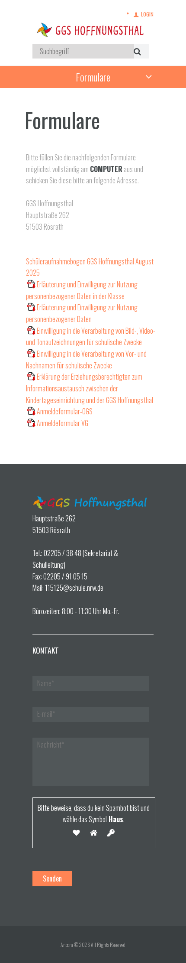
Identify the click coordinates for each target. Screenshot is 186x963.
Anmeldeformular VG (62, 423)
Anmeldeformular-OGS (65, 411)
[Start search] (136, 51)
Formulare (93, 77)
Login (147, 14)
